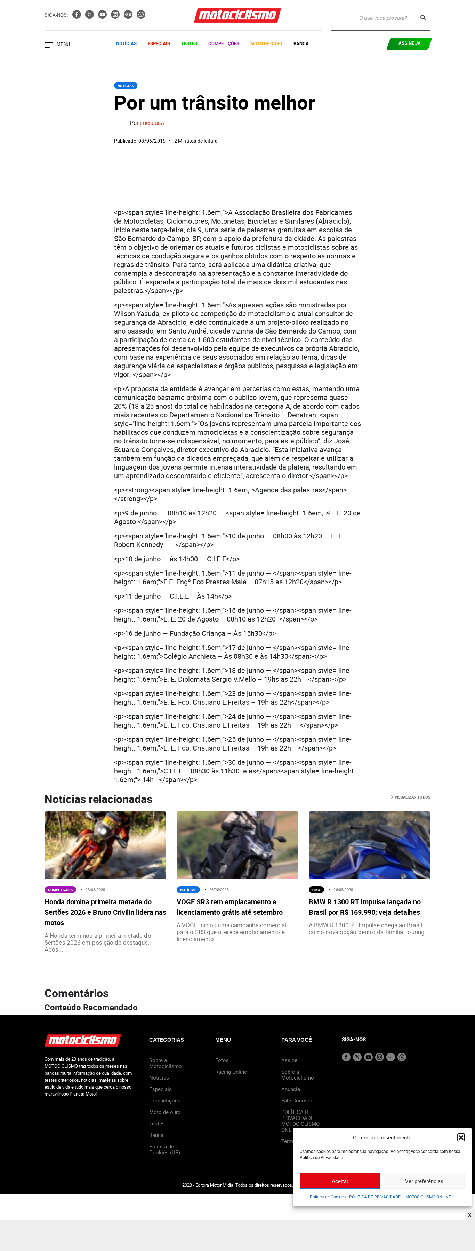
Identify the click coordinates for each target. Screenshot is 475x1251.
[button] (461, 1137)
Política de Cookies (328, 1197)
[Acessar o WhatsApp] (141, 17)
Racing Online (231, 1071)
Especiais (159, 43)
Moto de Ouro (266, 43)
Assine (289, 1060)
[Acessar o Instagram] (116, 17)
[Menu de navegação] (49, 45)
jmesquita (152, 123)
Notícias (126, 43)
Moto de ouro (165, 1111)
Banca (301, 43)
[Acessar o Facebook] (77, 17)
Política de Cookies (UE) (164, 1149)
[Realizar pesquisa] (423, 18)
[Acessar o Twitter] (90, 17)
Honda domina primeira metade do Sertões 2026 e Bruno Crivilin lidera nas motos (105, 912)
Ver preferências (424, 1181)
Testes (189, 43)
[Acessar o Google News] (129, 17)
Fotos (222, 1060)
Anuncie (290, 1088)
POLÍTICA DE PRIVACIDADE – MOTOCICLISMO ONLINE (400, 1197)
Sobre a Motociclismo (165, 1063)
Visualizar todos (411, 797)
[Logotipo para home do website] (237, 15)
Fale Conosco (297, 1100)
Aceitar (340, 1181)
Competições (223, 43)
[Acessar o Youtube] (103, 17)
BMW (316, 889)
